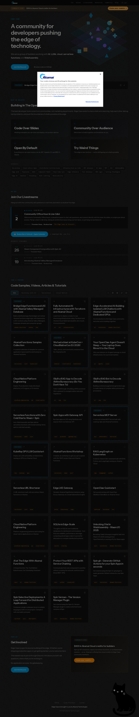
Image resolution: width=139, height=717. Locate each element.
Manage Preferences (92, 101)
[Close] (100, 74)
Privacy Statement (59, 96)
